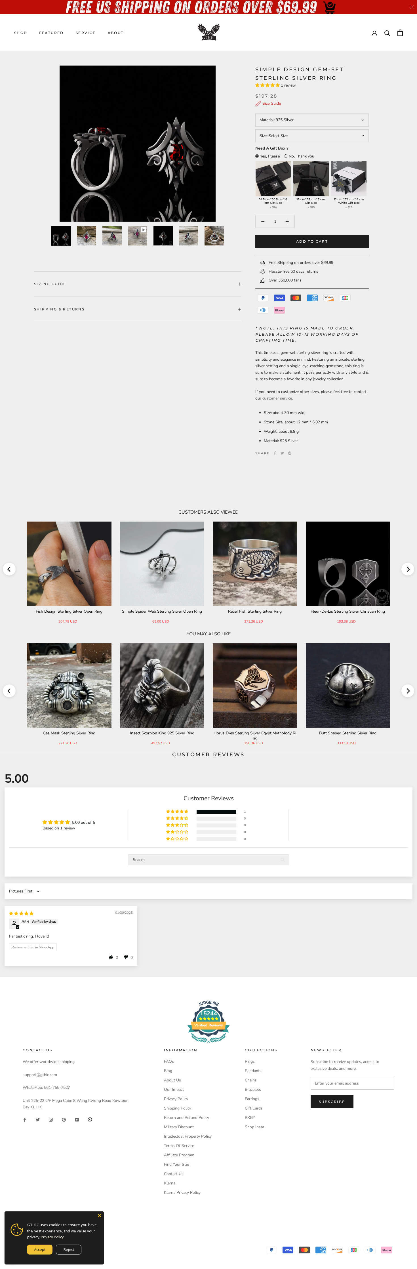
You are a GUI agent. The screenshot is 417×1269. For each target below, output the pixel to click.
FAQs (169, 1061)
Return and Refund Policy (186, 1117)
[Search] (387, 33)
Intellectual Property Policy (188, 1136)
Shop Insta (254, 1127)
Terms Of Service (179, 1145)
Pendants (253, 1070)
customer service (277, 398)
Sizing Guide (50, 284)
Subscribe (332, 1102)
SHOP (20, 33)
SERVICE (86, 33)
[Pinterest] (289, 453)
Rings (250, 1061)
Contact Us (174, 1173)
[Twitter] (282, 453)
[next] (407, 569)
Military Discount (179, 1127)
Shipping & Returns (59, 309)
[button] (268, 85)
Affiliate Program (179, 1155)
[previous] (9, 569)
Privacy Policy (176, 1099)
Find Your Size (176, 1164)
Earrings (252, 1099)
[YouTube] (77, 1119)
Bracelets (253, 1089)
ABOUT (116, 33)
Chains (251, 1080)
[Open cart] (400, 33)
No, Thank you (301, 156)
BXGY (250, 1117)
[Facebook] (275, 453)
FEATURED (51, 33)
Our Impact (174, 1089)
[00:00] (138, 144)
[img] (21, 913)
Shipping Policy (177, 1108)
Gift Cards (254, 1108)
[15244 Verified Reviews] (208, 1044)
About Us (172, 1080)
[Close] (99, 1215)
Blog (168, 1070)
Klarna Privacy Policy (182, 1192)
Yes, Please (270, 156)
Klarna (169, 1183)
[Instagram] (51, 1119)
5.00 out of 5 (83, 822)
